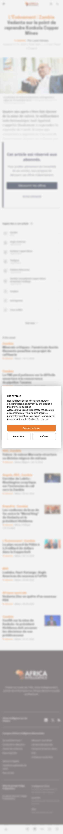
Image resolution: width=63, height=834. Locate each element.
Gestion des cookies (38, 419)
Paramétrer (19, 436)
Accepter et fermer (31, 428)
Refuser (44, 436)
